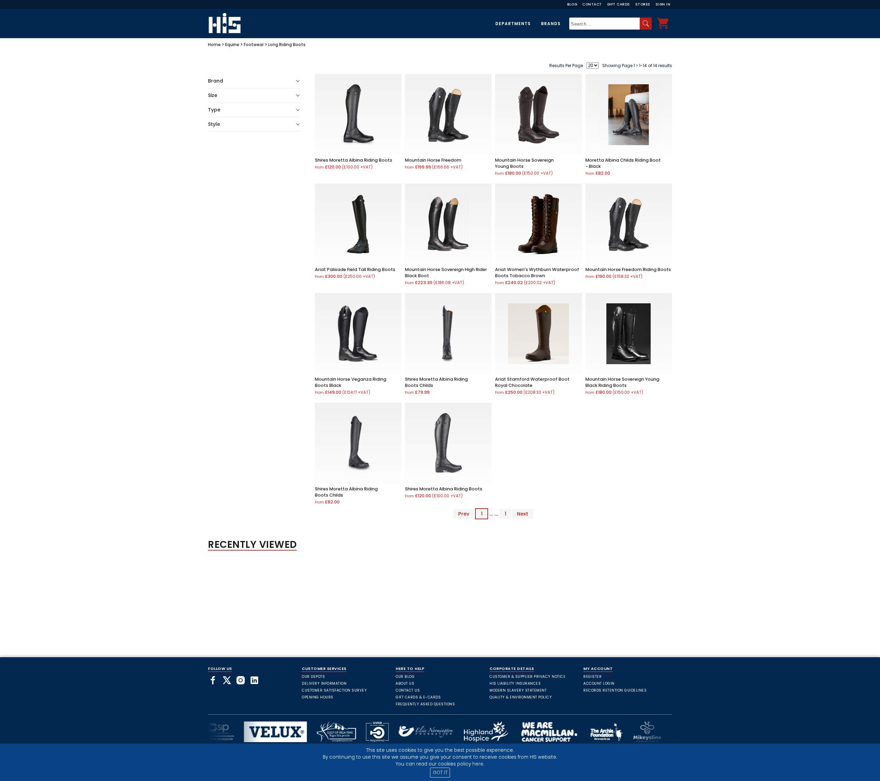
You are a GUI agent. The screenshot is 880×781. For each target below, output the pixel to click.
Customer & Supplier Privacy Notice (527, 676)
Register (592, 676)
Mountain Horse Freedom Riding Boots (628, 269)
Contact (592, 4)
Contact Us (408, 690)
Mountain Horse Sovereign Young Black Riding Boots (622, 382)
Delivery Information (324, 683)
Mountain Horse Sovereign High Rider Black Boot (446, 273)
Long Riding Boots (287, 44)
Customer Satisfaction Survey (334, 690)
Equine (232, 44)
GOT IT (440, 772)
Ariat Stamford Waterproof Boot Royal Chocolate (532, 382)
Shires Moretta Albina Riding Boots (353, 160)
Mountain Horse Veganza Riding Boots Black (350, 382)
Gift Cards (618, 4)
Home (214, 44)
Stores (642, 4)
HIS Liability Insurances (515, 683)
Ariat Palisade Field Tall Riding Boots (355, 269)
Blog (572, 4)
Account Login (599, 683)
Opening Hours (317, 697)
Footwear (254, 44)
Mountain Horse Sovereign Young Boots (524, 163)
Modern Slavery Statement (518, 690)
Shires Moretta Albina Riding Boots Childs (436, 382)
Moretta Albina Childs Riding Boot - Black (623, 163)
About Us (405, 683)
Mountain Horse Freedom (433, 160)
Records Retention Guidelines (615, 690)
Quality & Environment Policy (521, 697)
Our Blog (405, 676)
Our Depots (313, 676)
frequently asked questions (425, 704)
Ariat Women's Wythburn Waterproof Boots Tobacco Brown (537, 273)
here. (478, 764)
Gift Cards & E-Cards (418, 697)
